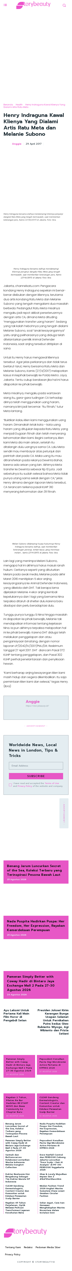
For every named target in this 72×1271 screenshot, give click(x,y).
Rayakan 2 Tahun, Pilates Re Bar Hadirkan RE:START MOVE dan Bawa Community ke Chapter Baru (17, 1105)
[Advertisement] (36, 59)
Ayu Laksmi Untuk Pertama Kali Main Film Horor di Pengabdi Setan (16, 1015)
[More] (65, 152)
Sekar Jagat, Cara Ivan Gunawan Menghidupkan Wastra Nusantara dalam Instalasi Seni (52, 1207)
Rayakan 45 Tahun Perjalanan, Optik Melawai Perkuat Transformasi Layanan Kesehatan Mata (17, 1207)
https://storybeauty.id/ (37, 705)
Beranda (8, 104)
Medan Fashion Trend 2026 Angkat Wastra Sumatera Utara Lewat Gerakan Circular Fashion (52, 1191)
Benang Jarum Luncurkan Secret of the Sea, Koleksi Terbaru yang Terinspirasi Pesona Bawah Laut (34, 870)
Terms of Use (52, 783)
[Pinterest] (48, 152)
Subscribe (36, 776)
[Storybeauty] (33, 5)
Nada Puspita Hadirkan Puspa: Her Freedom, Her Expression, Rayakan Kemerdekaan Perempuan (36, 925)
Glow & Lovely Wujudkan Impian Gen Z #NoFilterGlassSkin (53, 1177)
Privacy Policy (25, 786)
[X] (40, 152)
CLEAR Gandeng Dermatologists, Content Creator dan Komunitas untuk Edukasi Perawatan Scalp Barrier (52, 1105)
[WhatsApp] (56, 152)
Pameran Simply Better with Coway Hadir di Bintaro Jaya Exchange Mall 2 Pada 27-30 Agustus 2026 (31, 983)
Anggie (16, 144)
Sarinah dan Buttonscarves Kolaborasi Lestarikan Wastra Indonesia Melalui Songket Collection (17, 1161)
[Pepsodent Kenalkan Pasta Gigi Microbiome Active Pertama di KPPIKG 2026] (53, 1048)
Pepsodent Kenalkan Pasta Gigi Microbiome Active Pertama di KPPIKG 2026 (52, 1063)
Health (19, 104)
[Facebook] (32, 152)
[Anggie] (7, 144)
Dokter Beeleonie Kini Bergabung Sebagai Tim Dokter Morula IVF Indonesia (17, 1178)
